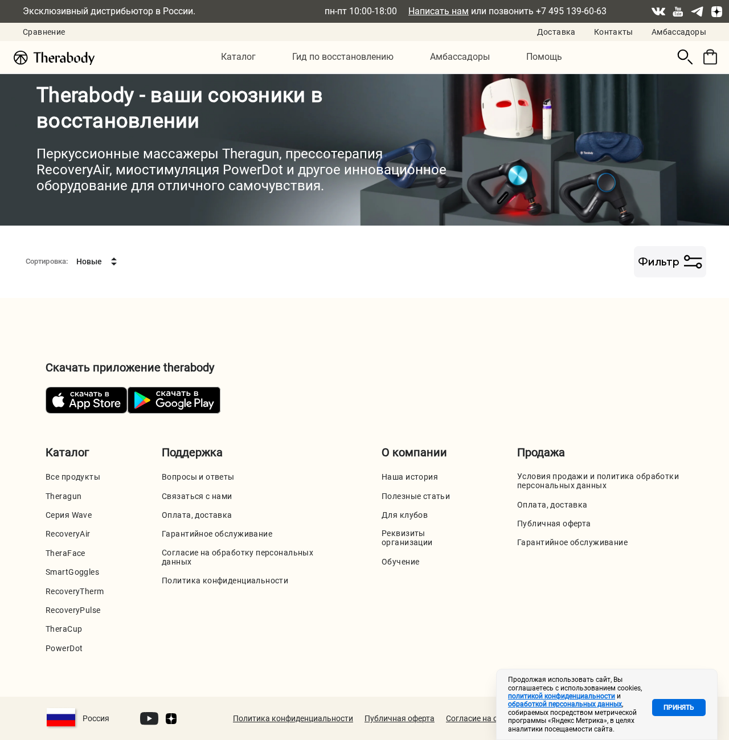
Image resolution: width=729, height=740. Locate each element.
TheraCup (64, 628)
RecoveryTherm (75, 591)
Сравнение (44, 31)
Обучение (400, 561)
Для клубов (405, 515)
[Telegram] (697, 11)
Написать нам (438, 11)
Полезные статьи (416, 496)
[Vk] (658, 11)
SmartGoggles (72, 572)
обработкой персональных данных (565, 704)
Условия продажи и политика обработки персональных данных (598, 481)
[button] (238, 57)
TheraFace (65, 553)
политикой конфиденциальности (561, 696)
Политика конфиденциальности (225, 580)
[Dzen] (716, 11)
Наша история (410, 476)
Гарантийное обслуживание (217, 533)
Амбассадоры (679, 31)
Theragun (63, 496)
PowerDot (64, 648)
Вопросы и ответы (198, 476)
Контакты (613, 31)
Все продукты (73, 476)
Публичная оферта (554, 523)
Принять (679, 708)
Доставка (556, 31)
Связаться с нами (197, 496)
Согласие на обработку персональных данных (237, 557)
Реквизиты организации (407, 538)
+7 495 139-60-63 (571, 11)
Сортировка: (47, 261)
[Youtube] (678, 11)
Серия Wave (69, 515)
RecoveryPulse (73, 610)
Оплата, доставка (197, 515)
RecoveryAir (68, 533)
